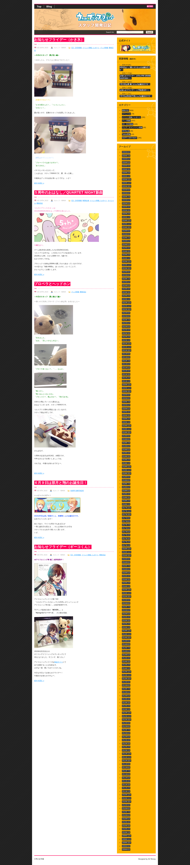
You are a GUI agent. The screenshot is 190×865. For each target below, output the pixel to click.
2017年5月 (126, 532)
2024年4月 (126, 248)
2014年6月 (126, 651)
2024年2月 (126, 255)
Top (39, 6)
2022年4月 (126, 330)
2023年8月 (126, 275)
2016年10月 (126, 555)
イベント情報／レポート (91, 48)
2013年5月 (126, 696)
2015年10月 (126, 596)
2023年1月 (126, 299)
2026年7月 (126, 156)
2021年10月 (126, 350)
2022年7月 (126, 320)
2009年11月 (126, 839)
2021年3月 (126, 374)
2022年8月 (126, 316)
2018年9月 (126, 477)
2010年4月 (126, 822)
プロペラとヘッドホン (52, 284)
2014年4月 (126, 658)
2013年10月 (126, 679)
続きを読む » (39, 183)
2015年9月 (126, 600)
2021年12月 (126, 344)
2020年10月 (126, 391)
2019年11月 (126, 429)
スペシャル (126, 114)
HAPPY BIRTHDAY (77, 491)
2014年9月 (126, 641)
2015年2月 (126, 624)
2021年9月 (126, 354)
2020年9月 (126, 395)
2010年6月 (126, 815)
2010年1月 (126, 832)
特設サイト (58, 662)
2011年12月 (126, 754)
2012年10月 (126, 720)
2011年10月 (126, 761)
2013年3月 (126, 703)
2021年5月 (126, 368)
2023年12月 (126, 261)
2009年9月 (126, 846)
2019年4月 (126, 453)
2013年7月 (126, 689)
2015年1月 (126, 627)
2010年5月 (126, 819)
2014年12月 (126, 631)
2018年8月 (126, 480)
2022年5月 (126, 327)
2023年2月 (126, 296)
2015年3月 (126, 620)
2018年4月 (126, 494)
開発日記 (40, 203)
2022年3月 (126, 333)
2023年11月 (126, 265)
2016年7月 (126, 566)
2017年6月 (126, 528)
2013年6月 (126, 692)
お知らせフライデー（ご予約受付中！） (135, 90)
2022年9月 (126, 313)
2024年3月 (126, 251)
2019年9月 (126, 436)
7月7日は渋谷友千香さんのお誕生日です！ (136, 96)
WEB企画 (85, 200)
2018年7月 (126, 484)
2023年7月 (126, 279)
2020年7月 (126, 402)
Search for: (110, 32)
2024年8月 (126, 234)
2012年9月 (126, 723)
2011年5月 (126, 778)
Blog (49, 6)
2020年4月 (126, 412)
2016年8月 (126, 562)
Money (153, 859)
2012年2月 (126, 747)
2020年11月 (126, 388)
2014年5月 (126, 655)
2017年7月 (126, 525)
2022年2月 (126, 337)
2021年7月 (126, 361)
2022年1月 (126, 340)
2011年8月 (126, 767)
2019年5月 (126, 450)
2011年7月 (126, 771)
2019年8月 (126, 439)
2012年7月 (126, 730)
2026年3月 (126, 169)
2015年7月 (126, 607)
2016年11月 (126, 552)
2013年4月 (126, 699)
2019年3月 (126, 456)
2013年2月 (126, 706)
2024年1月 (126, 258)
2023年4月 (126, 289)
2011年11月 (126, 757)
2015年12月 (126, 590)
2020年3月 (126, 415)
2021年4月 (126, 371)
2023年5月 (126, 285)
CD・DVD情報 (76, 48)
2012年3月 (126, 744)
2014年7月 (126, 648)
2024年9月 (126, 231)
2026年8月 (126, 152)
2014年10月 (126, 637)
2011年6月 (126, 774)
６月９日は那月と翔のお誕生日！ (60, 483)
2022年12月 (126, 303)
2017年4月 (126, 535)
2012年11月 (126, 716)
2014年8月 (126, 644)
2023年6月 (126, 282)
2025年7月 (126, 197)
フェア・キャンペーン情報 (132, 127)
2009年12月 (126, 836)
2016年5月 (126, 573)
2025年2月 (126, 214)
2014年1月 (126, 668)
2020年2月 (126, 419)
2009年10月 (126, 843)
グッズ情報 (104, 48)
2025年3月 (126, 210)
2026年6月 (126, 159)
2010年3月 (126, 826)
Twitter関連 (126, 134)
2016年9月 (126, 559)
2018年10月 (126, 473)
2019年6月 (126, 446)
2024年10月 (126, 227)
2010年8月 (126, 808)
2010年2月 (126, 829)
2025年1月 (126, 217)
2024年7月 (126, 238)
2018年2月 (126, 501)
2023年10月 (126, 268)
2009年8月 (126, 849)
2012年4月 (126, 740)
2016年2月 (126, 583)
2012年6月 (126, 733)
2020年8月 (126, 398)
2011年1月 (126, 791)
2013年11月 (126, 675)
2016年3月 (126, 579)
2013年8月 (126, 685)
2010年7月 (126, 812)
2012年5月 (126, 737)
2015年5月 (126, 614)
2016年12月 (126, 549)
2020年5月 (126, 409)
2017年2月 (126, 542)
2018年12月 (126, 467)
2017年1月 (126, 545)
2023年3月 (126, 292)
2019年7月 (126, 443)
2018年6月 (126, 487)
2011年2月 (126, 788)
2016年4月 (126, 576)
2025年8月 (126, 193)
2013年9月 (126, 682)
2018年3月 (126, 497)
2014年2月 (126, 665)
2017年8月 (126, 521)
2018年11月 (126, 470)
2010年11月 (126, 798)
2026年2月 (126, 173)
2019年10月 (126, 432)
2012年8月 (126, 726)
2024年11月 (126, 224)
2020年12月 (126, 385)
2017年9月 (126, 518)
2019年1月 (126, 463)
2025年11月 (126, 183)
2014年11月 (126, 634)
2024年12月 (126, 220)
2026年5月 (126, 162)
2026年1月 (126, 176)
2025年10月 (126, 186)
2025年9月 (126, 190)
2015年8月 (126, 603)
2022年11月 (126, 306)
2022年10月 (126, 309)
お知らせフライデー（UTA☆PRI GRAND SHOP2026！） (135, 77)
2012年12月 (126, 713)
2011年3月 (126, 785)
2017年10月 (126, 514)
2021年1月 (126, 381)
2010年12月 (126, 795)
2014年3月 (126, 661)
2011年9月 (126, 764)
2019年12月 (126, 426)
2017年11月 (126, 511)
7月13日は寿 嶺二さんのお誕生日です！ (135, 84)
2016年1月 (126, 586)
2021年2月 (126, 378)
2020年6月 (126, 405)
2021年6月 (126, 364)
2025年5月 (126, 203)
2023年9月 (126, 272)
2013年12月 (126, 672)
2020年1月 (126, 422)
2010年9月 (126, 805)
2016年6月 (126, 569)
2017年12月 (126, 508)
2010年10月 (126, 802)
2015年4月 (126, 617)
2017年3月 (126, 538)
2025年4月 (126, 207)
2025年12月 (126, 179)
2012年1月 (126, 750)
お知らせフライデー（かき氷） (59, 40)
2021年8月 (126, 357)
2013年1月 (126, 709)
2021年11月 (126, 347)
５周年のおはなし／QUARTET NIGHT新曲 (68, 192)
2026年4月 (126, 166)
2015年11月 (126, 593)
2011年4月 (126, 781)
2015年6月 (126, 610)
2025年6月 (126, 200)
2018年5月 (126, 491)
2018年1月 (126, 504)
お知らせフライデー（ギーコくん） (63, 547)
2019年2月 (126, 460)
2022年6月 (126, 323)
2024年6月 (126, 241)
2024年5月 (126, 244)
